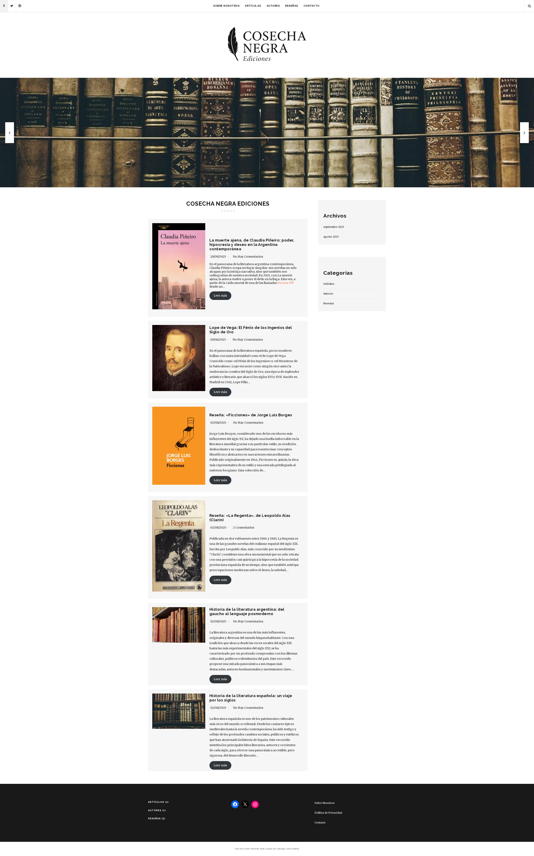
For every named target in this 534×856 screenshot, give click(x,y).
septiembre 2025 (333, 226)
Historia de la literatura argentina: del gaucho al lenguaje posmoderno (247, 611)
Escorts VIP (285, 283)
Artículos (253, 5)
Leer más (220, 295)
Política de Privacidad (328, 812)
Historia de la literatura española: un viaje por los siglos (267, 133)
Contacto (312, 5)
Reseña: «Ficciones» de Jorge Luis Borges (250, 415)
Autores (273, 5)
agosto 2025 (331, 236)
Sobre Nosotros (226, 5)
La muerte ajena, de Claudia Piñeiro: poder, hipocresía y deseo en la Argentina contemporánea (252, 244)
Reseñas (291, 5)
